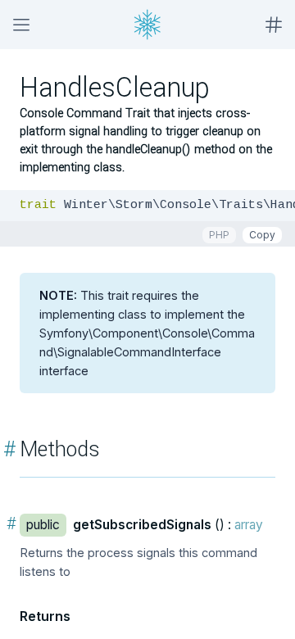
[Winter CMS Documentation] (147, 24)
